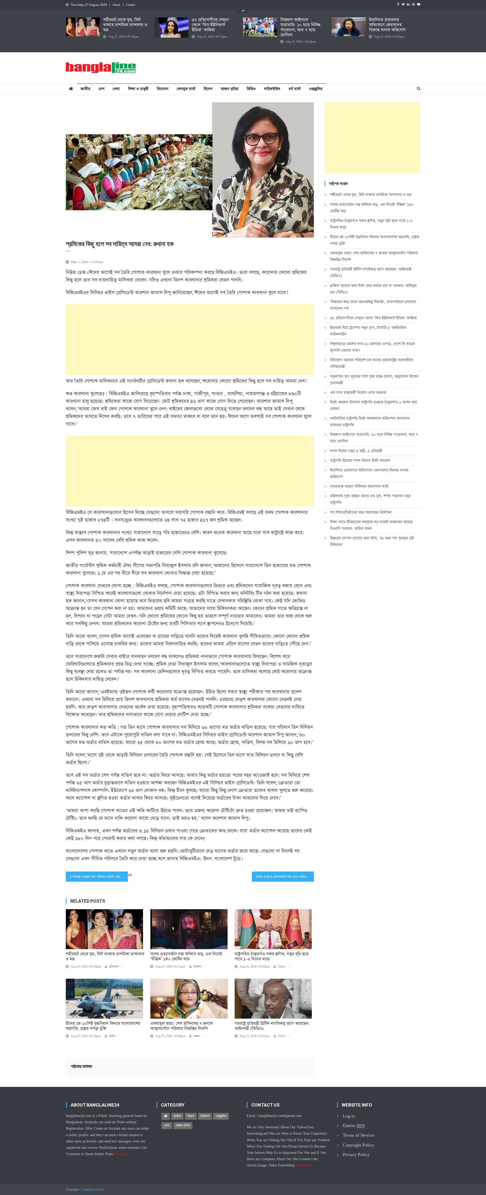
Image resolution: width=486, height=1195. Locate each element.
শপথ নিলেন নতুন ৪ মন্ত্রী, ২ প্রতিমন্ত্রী (356, 451)
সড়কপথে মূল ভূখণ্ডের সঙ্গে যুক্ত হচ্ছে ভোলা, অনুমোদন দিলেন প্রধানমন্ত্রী (374, 380)
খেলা (116, 88)
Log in (349, 1116)
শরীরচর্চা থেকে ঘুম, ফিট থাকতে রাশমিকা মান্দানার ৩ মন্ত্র (125, 25)
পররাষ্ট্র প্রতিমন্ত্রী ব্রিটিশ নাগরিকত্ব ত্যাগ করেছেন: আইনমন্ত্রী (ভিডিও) (272, 1026)
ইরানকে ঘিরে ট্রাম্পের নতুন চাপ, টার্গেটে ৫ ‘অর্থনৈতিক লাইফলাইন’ (368, 331)
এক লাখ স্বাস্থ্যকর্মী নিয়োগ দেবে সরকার (358, 392)
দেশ (101, 88)
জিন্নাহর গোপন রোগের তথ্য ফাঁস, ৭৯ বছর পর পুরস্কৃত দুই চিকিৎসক (372, 541)
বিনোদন (162, 88)
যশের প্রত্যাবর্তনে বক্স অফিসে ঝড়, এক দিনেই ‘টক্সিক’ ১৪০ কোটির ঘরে (186, 957)
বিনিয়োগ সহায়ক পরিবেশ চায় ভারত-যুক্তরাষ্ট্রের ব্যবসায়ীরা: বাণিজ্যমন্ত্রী (372, 363)
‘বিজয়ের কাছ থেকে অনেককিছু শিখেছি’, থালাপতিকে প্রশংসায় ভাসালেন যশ (373, 305)
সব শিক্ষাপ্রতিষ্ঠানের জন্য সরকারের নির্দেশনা (361, 512)
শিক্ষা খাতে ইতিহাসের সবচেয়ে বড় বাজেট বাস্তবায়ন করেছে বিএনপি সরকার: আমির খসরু (371, 525)
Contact (130, 5)
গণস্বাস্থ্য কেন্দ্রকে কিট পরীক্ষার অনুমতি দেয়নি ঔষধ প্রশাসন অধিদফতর (100, 877)
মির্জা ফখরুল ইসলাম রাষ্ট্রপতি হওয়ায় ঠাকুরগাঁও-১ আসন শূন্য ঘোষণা (373, 405)
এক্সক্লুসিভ (315, 88)
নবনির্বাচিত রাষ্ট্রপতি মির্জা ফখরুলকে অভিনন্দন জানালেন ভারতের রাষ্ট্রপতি (370, 422)
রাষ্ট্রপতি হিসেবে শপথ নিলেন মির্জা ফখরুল (360, 460)
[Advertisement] (190, 339)
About (116, 5)
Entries (354, 1125)
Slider (282, 967)
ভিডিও (251, 88)
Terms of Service (358, 1135)
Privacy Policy (356, 1154)
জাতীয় (85, 88)
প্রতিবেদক (113, 967)
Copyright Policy (358, 1145)
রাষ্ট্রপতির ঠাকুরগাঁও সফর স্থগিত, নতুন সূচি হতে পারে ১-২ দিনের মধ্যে (272, 957)
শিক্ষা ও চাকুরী (138, 88)
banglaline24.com (93, 1189)
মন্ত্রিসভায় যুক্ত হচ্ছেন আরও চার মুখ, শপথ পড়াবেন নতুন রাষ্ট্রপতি (370, 499)
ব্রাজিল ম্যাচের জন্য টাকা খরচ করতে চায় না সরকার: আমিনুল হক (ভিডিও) (373, 289)
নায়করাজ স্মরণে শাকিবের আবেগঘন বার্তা (359, 486)
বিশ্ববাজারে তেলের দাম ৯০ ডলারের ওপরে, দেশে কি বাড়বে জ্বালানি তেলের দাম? (372, 347)
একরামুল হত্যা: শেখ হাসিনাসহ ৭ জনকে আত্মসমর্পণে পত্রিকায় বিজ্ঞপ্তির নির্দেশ (181, 1026)
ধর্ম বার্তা (295, 88)
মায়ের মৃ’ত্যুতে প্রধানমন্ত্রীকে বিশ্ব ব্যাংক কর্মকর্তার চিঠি (285, 877)
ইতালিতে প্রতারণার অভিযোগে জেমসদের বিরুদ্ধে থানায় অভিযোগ (387, 25)
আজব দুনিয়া (229, 88)
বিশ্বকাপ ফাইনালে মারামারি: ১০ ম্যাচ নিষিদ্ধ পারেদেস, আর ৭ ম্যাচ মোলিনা (300, 27)
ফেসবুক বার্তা (186, 88)
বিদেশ (208, 88)
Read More (122, 1154)
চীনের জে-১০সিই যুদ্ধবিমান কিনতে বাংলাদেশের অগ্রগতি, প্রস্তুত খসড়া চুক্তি (103, 1026)
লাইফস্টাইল (272, 88)
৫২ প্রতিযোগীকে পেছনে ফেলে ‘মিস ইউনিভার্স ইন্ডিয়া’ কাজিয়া (210, 25)
